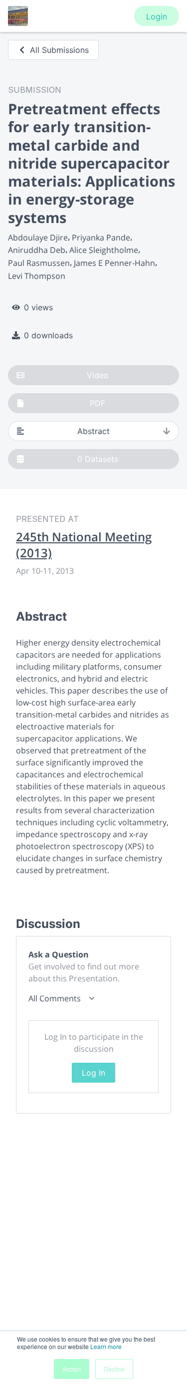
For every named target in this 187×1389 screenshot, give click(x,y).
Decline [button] (114, 1369)
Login (156, 16)
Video (98, 375)
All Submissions (59, 50)
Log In (93, 1073)
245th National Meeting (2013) (84, 545)
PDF (97, 403)
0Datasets (97, 459)
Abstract (93, 431)
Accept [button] (71, 1369)
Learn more (106, 1346)
